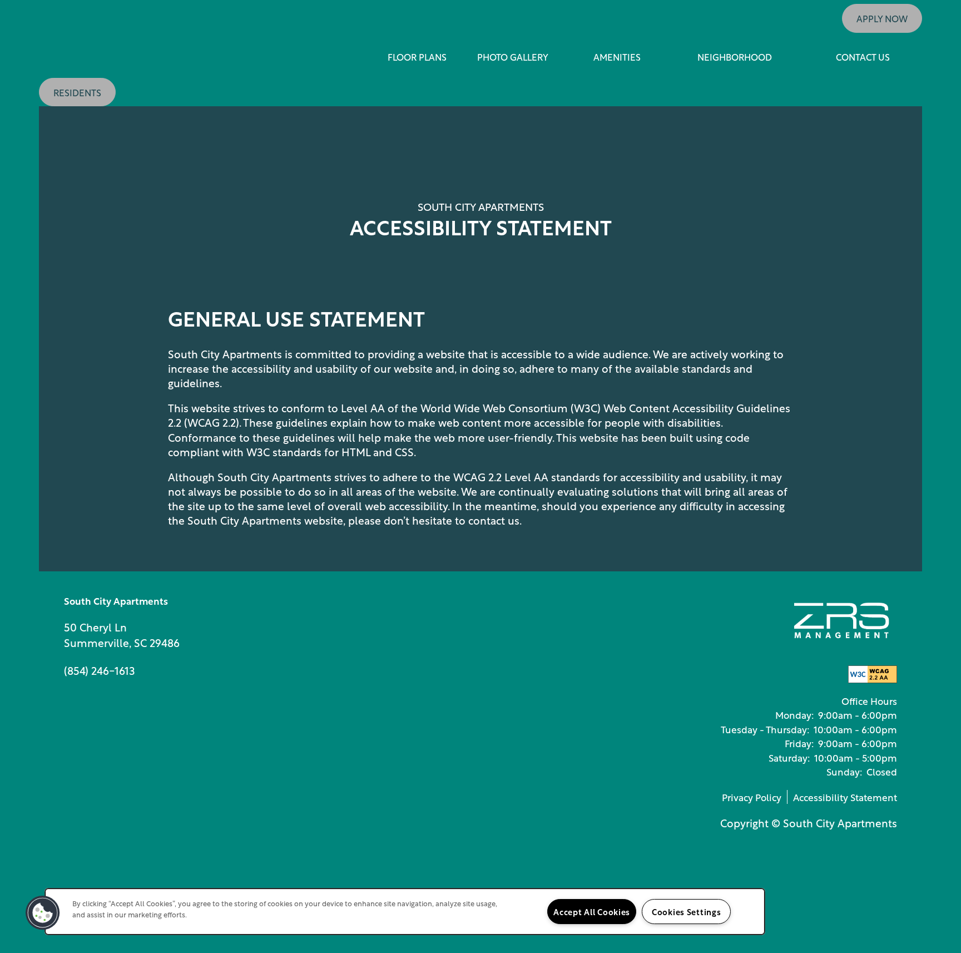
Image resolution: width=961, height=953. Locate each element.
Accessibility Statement (845, 797)
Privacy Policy (751, 797)
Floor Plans (417, 56)
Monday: (794, 714)
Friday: (799, 742)
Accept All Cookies (591, 911)
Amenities (617, 56)
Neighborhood (734, 56)
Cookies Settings (686, 911)
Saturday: (789, 757)
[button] (882, 18)
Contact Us (863, 56)
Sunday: (844, 771)
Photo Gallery (512, 56)
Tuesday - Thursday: (765, 729)
